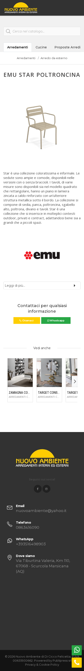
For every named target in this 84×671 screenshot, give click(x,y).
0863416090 (27, 527)
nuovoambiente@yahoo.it (41, 510)
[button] (7, 128)
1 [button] (35, 158)
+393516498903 (31, 544)
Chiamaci (28, 320)
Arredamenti (17, 47)
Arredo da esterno (54, 58)
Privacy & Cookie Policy (42, 664)
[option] (42, 125)
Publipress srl (62, 660)
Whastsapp (57, 320)
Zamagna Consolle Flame (20, 393)
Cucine (41, 47)
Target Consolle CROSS (49, 393)
